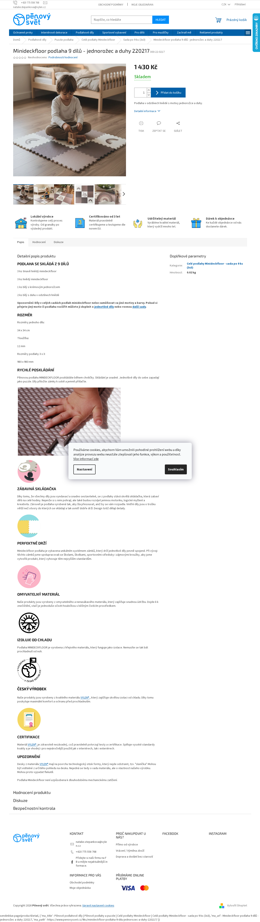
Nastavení (84, 469)
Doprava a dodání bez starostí (134, 857)
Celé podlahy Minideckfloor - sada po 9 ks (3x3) (215, 266)
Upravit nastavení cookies (98, 906)
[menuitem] (23, 32)
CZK (224, 4)
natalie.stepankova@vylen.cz (91, 844)
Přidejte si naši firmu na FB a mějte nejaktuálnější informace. (91, 862)
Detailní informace (145, 111)
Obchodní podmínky (110, 5)
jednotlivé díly (104, 307)
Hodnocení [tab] (39, 242)
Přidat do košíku (171, 92)
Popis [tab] (20, 242)
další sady (139, 307)
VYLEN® (85, 698)
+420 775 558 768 (86, 852)
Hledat (161, 19)
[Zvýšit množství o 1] (149, 90)
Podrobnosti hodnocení (63, 58)
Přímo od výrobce (127, 845)
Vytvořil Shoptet (237, 906)
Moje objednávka (142, 5)
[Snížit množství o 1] (149, 95)
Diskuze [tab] (59, 242)
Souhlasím (176, 469)
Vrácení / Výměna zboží (130, 851)
